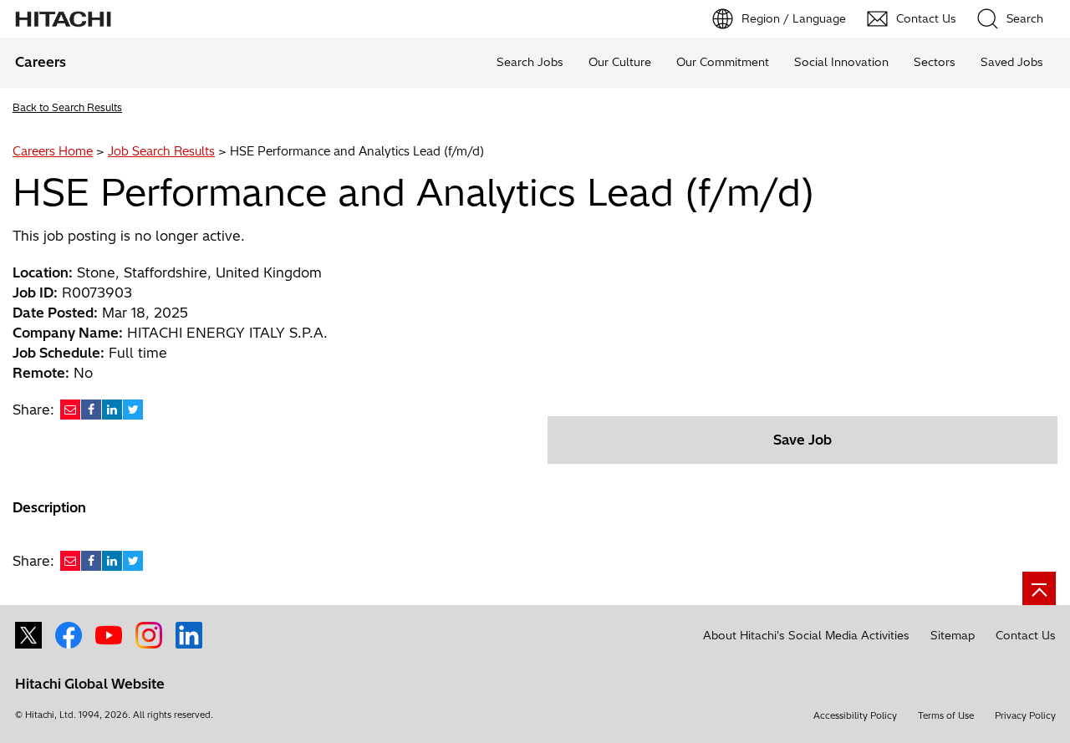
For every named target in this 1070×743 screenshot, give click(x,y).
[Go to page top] (1039, 588)
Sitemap (952, 635)
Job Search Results (161, 151)
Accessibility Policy (855, 715)
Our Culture (619, 62)
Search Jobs (530, 62)
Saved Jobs (1012, 62)
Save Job (802, 439)
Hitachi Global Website (90, 683)
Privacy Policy (1025, 715)
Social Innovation (841, 62)
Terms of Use (946, 715)
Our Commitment (722, 62)
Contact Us (1026, 635)
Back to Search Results (67, 107)
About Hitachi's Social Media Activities (806, 635)
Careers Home (53, 151)
